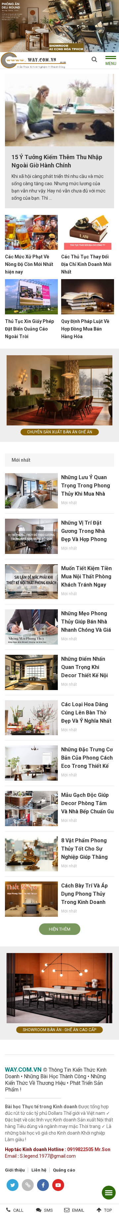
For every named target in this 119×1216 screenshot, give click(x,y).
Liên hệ (38, 1170)
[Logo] (33, 60)
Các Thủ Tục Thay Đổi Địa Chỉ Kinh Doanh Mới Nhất (86, 264)
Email (78, 1210)
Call (18, 1210)
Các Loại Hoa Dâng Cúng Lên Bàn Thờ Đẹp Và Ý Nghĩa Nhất (86, 712)
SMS (48, 1210)
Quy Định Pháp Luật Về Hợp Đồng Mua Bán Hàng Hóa (85, 329)
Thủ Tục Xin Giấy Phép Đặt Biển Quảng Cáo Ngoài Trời (29, 329)
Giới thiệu (15, 1170)
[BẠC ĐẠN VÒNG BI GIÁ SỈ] (59, 25)
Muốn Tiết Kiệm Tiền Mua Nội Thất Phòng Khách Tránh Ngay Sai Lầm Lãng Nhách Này (86, 584)
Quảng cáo (64, 1170)
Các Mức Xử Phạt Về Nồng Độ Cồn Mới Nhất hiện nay (29, 264)
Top (108, 1210)
